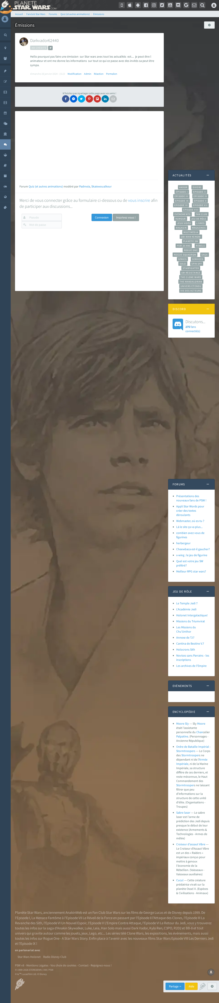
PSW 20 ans (184, 245)
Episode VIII (190, 209)
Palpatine (182, 736)
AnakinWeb (73, 912)
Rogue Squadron (185, 254)
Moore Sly (182, 723)
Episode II (199, 191)
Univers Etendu (191, 286)
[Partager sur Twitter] (81, 99)
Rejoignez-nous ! (101, 965)
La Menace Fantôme (46, 917)
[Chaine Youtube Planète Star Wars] (170, 5)
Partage (174, 986)
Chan (199, 732)
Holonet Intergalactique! (192, 615)
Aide (191, 986)
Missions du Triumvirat (190, 621)
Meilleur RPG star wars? (191, 571)
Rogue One (191, 250)
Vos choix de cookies (63, 965)
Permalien (111, 73)
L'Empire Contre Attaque (123, 923)
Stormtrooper (190, 755)
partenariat (26, 950)
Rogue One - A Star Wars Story (65, 938)
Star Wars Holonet (29, 957)
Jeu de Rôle (198, 218)
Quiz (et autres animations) (46, 186)
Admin (87, 73)
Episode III (181, 196)
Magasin (181, 227)
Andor (183, 187)
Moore (201, 723)
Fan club (201, 214)
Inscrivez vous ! (126, 217)
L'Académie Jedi (186, 609)
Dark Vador (139, 928)
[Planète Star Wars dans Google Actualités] (186, 5)
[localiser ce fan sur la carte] (50, 48)
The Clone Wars (191, 277)
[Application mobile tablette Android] (138, 5)
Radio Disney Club (54, 957)
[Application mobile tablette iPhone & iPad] (130, 5)
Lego (92, 933)
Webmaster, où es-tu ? (190, 521)
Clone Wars (135, 933)
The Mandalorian (191, 281)
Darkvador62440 (44, 40)
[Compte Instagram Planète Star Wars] (154, 5)
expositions (158, 933)
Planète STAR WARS (34, 5)
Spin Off (196, 263)
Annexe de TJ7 (185, 637)
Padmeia (84, 186)
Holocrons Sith (185, 649)
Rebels (200, 245)
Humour (180, 218)
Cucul (179, 880)
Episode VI (181, 205)
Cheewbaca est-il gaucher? (193, 549)
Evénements (183, 214)
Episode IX (182, 200)
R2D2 (177, 928)
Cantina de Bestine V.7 (190, 643)
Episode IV (200, 196)
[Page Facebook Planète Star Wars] (146, 5)
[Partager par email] (113, 99)
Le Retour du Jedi (173, 923)
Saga (204, 254)
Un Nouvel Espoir (73, 923)
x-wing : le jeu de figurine (191, 555)
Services (198, 259)
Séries (182, 259)
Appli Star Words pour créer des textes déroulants (190, 510)
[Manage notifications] (211, 972)
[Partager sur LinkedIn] (105, 99)
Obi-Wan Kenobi (191, 236)
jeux (84, 933)
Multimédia (190, 232)
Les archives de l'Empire (191, 666)
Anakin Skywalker (70, 928)
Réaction (99, 73)
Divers (197, 187)
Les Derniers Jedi (201, 938)
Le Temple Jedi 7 (187, 603)
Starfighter (191, 268)
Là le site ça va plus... (189, 527)
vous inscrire (139, 200)
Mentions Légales (37, 965)
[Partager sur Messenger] (73, 99)
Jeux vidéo (184, 223)
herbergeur (183, 543)
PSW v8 (19, 965)
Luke (88, 928)
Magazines (199, 227)
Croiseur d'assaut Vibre (190, 844)
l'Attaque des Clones (167, 917)
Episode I (182, 191)
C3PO (168, 928)
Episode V (200, 200)
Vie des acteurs (191, 290)
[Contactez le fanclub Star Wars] (194, 5)
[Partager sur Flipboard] (97, 99)
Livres (200, 223)
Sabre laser (183, 812)
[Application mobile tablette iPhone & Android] (122, 5)
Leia (96, 928)
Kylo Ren (155, 928)
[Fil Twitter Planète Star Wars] (162, 5)
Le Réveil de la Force (97, 917)
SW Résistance (190, 272)
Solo (183, 263)
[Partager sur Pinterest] (89, 99)
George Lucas (153, 912)
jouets (75, 933)
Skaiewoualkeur (101, 186)
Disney (177, 912)
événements (182, 933)
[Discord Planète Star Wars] (178, 5)
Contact (83, 965)
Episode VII (200, 205)
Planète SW (190, 241)
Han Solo (107, 928)
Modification (74, 73)
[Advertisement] (88, 145)
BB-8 (189, 928)
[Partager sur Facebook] (65, 99)
